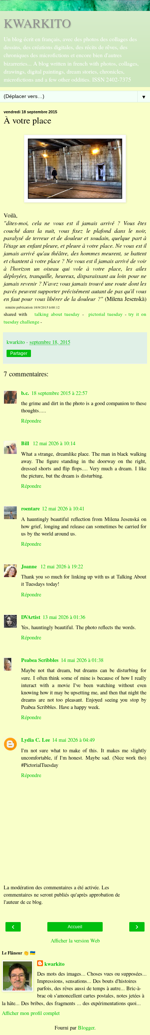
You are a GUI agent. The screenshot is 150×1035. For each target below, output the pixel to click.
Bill (26, 443)
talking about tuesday (57, 314)
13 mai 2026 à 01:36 (64, 616)
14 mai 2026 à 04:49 (73, 739)
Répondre (31, 420)
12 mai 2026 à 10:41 (63, 508)
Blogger (86, 1027)
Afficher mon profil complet (31, 1012)
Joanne (29, 566)
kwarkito (54, 964)
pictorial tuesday (105, 314)
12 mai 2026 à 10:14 (54, 443)
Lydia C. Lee (35, 740)
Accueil (75, 926)
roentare (30, 508)
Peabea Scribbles (40, 660)
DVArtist (30, 617)
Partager (18, 353)
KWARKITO (37, 23)
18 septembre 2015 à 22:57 (59, 392)
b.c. (25, 393)
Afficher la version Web (75, 940)
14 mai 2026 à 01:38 (82, 659)
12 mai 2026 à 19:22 (61, 566)
